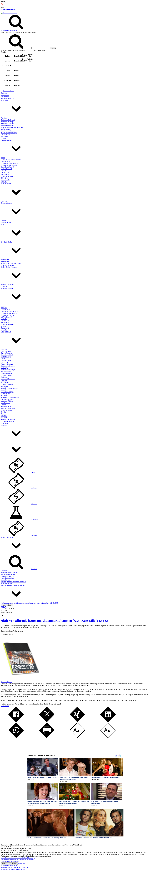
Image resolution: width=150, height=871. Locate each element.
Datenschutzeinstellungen (9, 863)
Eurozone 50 (5, 174)
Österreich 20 (5, 180)
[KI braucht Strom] (20, 680)
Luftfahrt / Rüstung (7, 401)
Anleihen (34, 488)
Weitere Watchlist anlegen (9, 572)
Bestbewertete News (7, 123)
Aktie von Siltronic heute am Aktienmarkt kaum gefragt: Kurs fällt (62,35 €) (54, 620)
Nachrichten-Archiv (12, 861)
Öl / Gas (3, 412)
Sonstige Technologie (8, 419)
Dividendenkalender (7, 265)
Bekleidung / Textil (7, 355)
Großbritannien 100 (7, 176)
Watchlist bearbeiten (7, 578)
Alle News (4, 100)
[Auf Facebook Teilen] (16, 721)
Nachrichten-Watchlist (8, 574)
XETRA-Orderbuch (7, 284)
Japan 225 (4, 182)
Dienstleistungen (6, 360)
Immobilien (4, 386)
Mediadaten (21, 863)
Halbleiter (4, 377)
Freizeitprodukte (6, 371)
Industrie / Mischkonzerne (9, 388)
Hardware (4, 381)
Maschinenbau (5, 403)
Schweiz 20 (4, 178)
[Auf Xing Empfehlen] (77, 721)
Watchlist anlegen (6, 583)
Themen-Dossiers (6, 140)
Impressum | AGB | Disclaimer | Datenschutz (15, 867)
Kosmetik (4, 395)
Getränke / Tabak (6, 375)
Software (4, 417)
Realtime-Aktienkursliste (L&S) (11, 263)
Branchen (4, 201)
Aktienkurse (5, 259)
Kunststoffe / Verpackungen (10, 397)
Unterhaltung (5, 423)
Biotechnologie (6, 357)
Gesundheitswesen (7, 373)
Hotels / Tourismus (7, 384)
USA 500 (4, 171)
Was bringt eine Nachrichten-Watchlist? (13, 582)
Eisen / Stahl (5, 362)
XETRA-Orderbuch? (8, 288)
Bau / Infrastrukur (6, 353)
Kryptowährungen (7, 537)
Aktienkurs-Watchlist (7, 576)
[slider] (4, 614)
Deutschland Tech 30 (7, 167)
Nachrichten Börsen (7, 860)
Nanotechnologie (6, 406)
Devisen (34, 535)
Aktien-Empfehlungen (21, 860)
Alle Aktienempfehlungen (9, 133)
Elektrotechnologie (7, 364)
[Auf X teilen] (46, 721)
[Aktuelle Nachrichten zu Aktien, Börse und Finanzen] (9, 13)
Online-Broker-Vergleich (9, 267)
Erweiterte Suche (8, 91)
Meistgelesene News (7, 125)
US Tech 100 (5, 172)
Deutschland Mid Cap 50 (9, 165)
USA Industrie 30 (6, 169)
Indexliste (4, 308)
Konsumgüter (5, 393)
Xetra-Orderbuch (16, 858)
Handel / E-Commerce (8, 379)
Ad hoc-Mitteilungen (8, 9)
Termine (3, 138)
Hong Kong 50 (6, 183)
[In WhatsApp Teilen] (16, 737)
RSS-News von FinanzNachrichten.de (13, 869)
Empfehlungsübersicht (8, 131)
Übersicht (4, 286)
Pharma (3, 414)
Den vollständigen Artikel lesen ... (12, 631)
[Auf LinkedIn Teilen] (108, 721)
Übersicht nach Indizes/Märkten (11, 159)
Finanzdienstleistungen (8, 369)
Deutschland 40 (6, 161)
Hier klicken (5, 706)
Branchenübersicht (7, 203)
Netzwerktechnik (6, 410)
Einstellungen (5, 580)
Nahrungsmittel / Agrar (8, 408)
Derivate (34, 504)
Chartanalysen (5, 134)
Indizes (3, 158)
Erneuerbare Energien (8, 366)
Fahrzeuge (4, 368)
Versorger (4, 425)
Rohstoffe (4, 416)
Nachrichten (5, 95)
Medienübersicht (6, 222)
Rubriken (4, 118)
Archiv (3, 224)
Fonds (33, 472)
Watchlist (34, 569)
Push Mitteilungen (7, 605)
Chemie (3, 358)
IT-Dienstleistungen (7, 392)
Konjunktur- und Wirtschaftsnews (12, 127)
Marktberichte (5, 129)
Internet (3, 390)
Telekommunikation (7, 421)
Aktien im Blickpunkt (8, 120)
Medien (3, 221)
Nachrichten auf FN (7, 98)
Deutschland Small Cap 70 (9, 163)
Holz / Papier (5, 382)
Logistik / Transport (7, 399)
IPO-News (4, 136)
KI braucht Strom (6, 682)
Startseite (4, 93)
